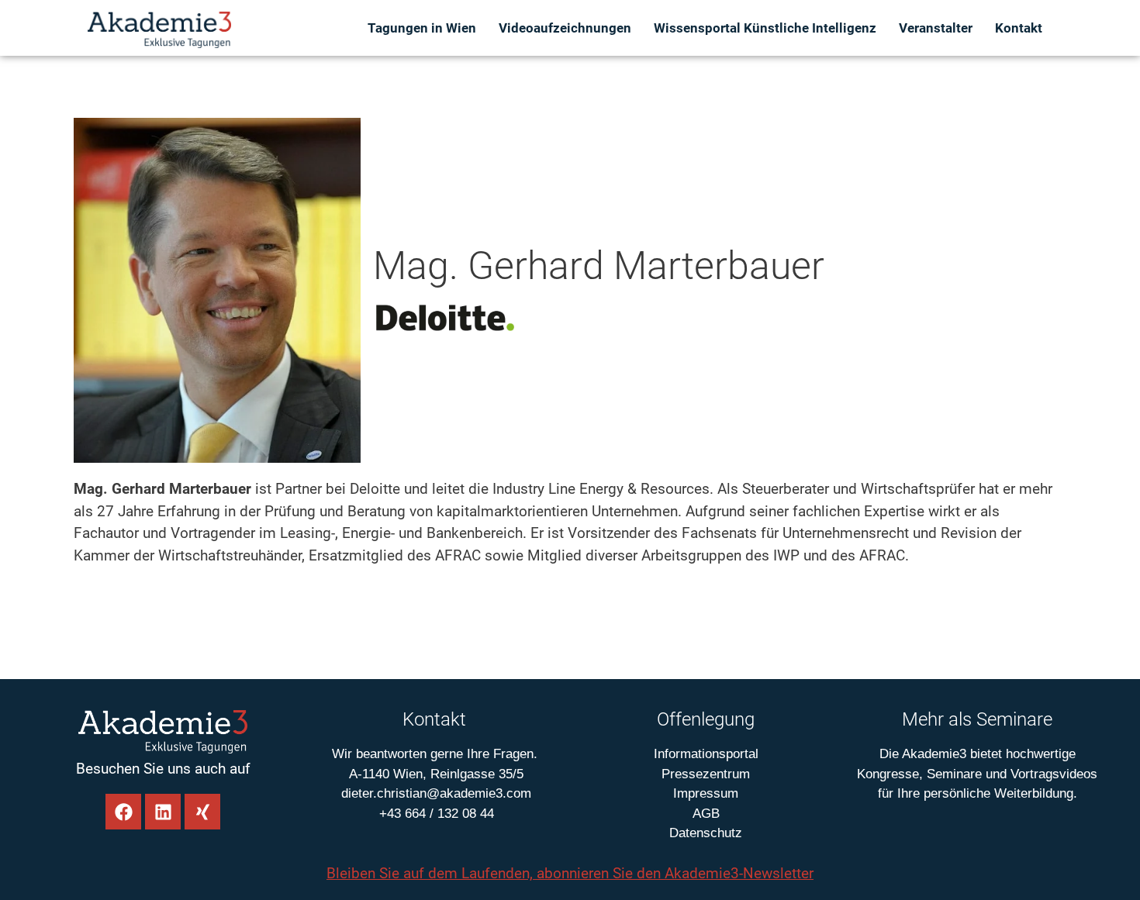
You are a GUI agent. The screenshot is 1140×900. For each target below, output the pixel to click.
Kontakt (1018, 28)
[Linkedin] (163, 811)
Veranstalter (935, 28)
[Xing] (202, 811)
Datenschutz (705, 833)
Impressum (705, 793)
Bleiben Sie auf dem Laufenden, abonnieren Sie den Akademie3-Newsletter (570, 873)
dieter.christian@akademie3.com (434, 793)
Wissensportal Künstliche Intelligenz (765, 28)
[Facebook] (123, 811)
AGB (706, 813)
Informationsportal (706, 754)
